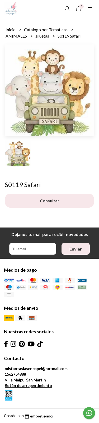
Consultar (49, 200)
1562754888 (15, 374)
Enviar (75, 248)
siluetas (42, 35)
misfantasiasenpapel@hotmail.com (36, 368)
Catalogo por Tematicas (46, 29)
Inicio (11, 29)
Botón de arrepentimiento (28, 385)
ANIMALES (17, 35)
